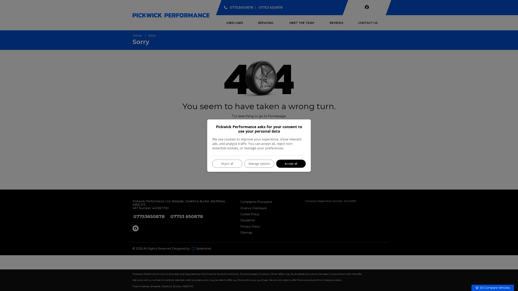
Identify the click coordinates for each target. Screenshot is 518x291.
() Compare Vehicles (494, 288)
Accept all (291, 164)
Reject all (227, 164)
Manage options (259, 164)
